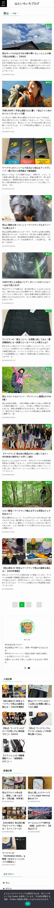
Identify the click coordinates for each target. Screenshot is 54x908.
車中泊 (9, 888)
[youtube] (29, 668)
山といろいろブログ (27, 3)
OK (27, 903)
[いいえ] (50, 898)
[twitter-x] (25, 668)
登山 (8, 882)
